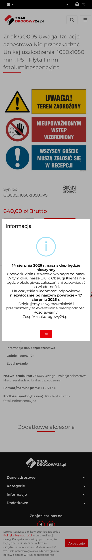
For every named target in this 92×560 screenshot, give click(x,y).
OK (46, 334)
